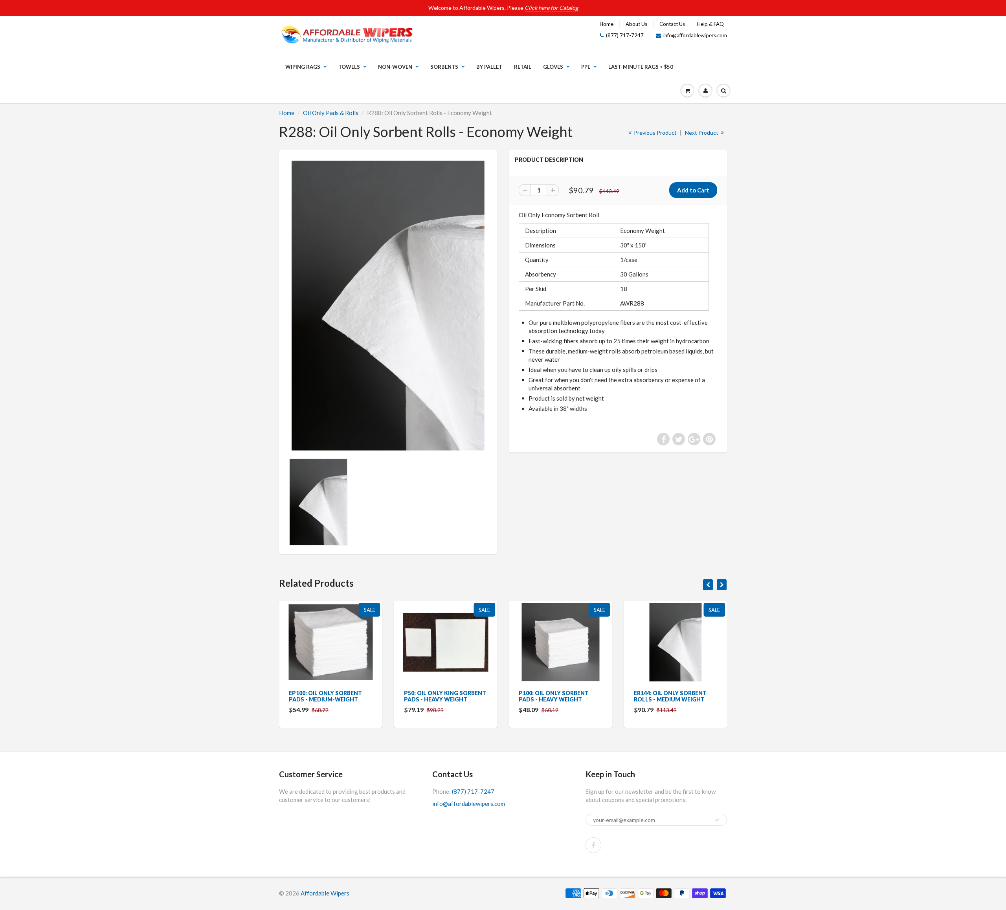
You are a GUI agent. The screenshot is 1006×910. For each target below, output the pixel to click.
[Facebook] (593, 845)
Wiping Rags (302, 67)
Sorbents (444, 67)
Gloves (553, 67)
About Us (636, 24)
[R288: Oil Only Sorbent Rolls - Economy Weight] (388, 305)
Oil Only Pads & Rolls (330, 112)
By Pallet (489, 67)
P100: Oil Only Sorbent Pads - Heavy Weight (554, 696)
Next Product (702, 132)
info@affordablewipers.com (695, 35)
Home (606, 24)
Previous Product (655, 132)
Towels (349, 67)
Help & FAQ (710, 24)
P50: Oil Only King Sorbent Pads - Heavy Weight (445, 696)
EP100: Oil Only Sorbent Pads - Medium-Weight (325, 696)
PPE (585, 67)
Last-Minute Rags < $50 (640, 67)
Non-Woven (395, 67)
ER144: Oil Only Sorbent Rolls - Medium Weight (670, 696)
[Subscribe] (717, 820)
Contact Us (672, 24)
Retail (522, 67)
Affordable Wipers (325, 893)
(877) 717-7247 (625, 35)
